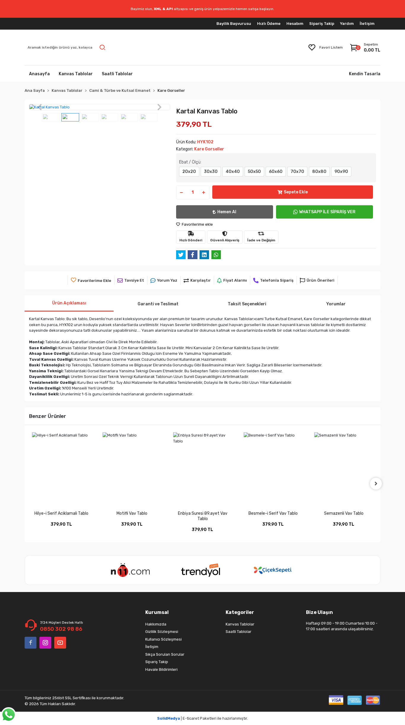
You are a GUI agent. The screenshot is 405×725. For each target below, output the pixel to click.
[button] (39, 107)
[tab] (69, 303)
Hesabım (294, 23)
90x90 (341, 171)
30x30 (211, 171)
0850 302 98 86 (61, 629)
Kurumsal (157, 612)
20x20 (189, 171)
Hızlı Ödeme (268, 23)
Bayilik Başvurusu (233, 23)
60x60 (276, 171)
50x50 (254, 171)
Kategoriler (240, 612)
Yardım (347, 23)
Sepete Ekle (296, 192)
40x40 (233, 171)
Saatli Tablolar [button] (117, 73)
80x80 (319, 171)
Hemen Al (226, 211)
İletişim (367, 23)
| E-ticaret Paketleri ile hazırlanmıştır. (202, 718)
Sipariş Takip (321, 23)
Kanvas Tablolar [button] (76, 73)
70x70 (297, 171)
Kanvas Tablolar (240, 624)
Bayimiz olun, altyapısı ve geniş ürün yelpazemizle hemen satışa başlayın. (202, 9)
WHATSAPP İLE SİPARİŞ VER (327, 211)
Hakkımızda (155, 624)
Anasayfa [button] (39, 73)
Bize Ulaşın (319, 612)
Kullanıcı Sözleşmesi (163, 639)
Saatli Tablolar (238, 631)
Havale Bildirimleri (161, 669)
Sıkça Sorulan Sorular (164, 654)
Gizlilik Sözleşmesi (161, 631)
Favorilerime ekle (197, 224)
